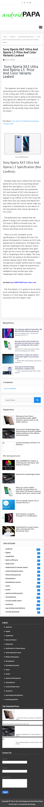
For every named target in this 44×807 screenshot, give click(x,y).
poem (8, 590)
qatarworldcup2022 (14, 593)
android (9, 549)
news (8, 586)
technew (9, 604)
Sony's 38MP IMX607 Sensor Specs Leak (23, 282)
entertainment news (14, 571)
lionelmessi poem (13, 582)
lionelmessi (10, 578)
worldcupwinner (13, 612)
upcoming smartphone (15, 608)
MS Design (31, 804)
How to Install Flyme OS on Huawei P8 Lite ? (27, 502)
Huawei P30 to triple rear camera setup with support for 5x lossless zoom (27, 356)
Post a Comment (10, 388)
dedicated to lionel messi (17, 567)
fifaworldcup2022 (13, 575)
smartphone (11, 597)
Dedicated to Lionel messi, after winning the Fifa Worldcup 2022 (27, 529)
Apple (8, 553)
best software (12, 560)
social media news (14, 601)
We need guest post (11, 456)
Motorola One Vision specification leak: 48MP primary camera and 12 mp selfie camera (27, 419)
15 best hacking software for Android (28, 444)
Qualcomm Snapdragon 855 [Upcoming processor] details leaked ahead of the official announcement (28, 432)
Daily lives (10, 564)
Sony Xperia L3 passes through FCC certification (26, 515)
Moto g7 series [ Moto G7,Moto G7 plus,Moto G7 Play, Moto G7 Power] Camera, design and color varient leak (28, 490)
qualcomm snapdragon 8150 (28, 474)
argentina (10, 556)
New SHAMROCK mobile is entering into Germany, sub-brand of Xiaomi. (27, 463)
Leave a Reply (10, 60)
